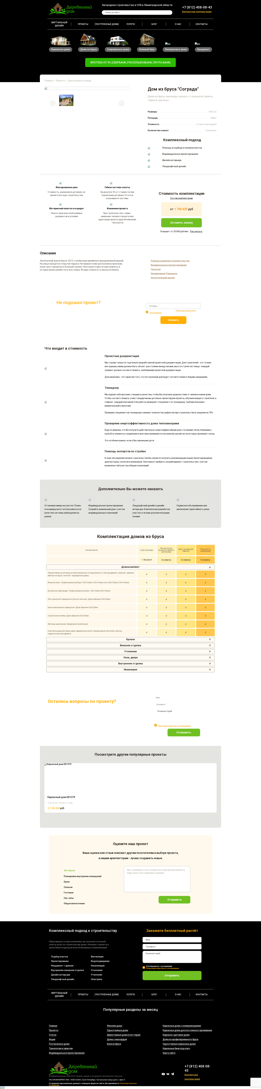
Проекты (83, 24)
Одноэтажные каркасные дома (179, 1044)
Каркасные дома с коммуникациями (182, 1026)
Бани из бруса (114, 1044)
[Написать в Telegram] (1, 1088)
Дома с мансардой (117, 1039)
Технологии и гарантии (61, 1048)
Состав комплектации (181, 198)
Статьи (52, 1035)
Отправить (183, 732)
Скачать (173, 320)
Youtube (163, 1074)
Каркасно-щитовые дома (176, 1035)
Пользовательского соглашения (174, 726)
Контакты (202, 24)
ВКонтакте (167, 1074)
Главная (48, 80)
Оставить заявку (181, 222)
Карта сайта (169, 1053)
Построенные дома (106, 24)
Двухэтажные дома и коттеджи (123, 1035)
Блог (154, 24)
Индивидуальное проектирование (67, 1053)
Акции (52, 1039)
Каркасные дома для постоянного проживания (187, 1030)
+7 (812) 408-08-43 (197, 7)
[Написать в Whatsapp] (3, 1088)
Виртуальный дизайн (59, 24)
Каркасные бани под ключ (176, 1048)
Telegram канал (172, 1074)
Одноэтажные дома (117, 1030)
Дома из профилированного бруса (180, 1039)
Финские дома (114, 1026)
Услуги (130, 24)
